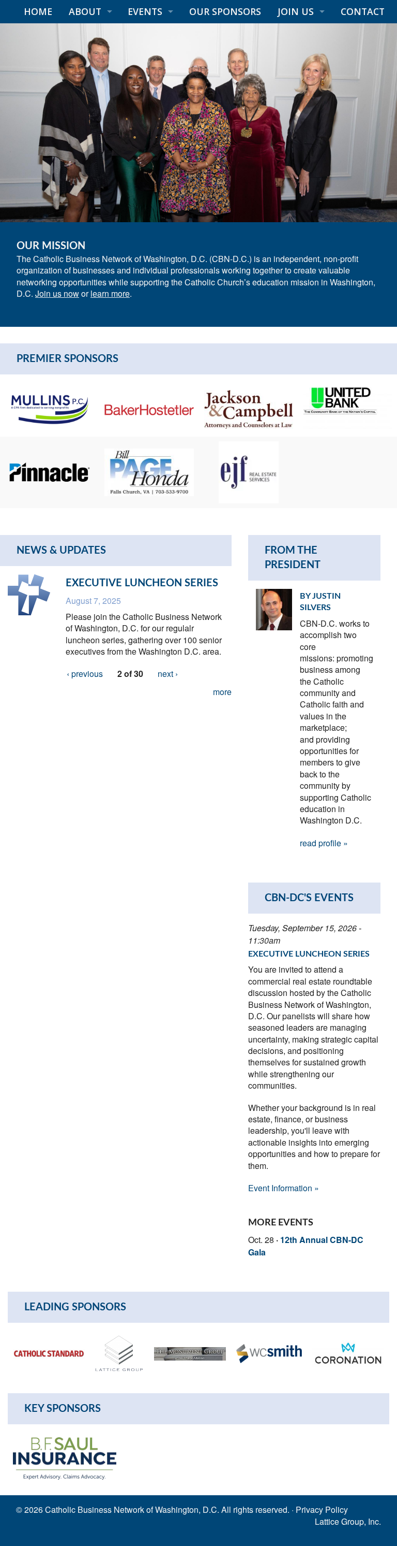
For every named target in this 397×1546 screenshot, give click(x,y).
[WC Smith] (269, 1353)
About (85, 11)
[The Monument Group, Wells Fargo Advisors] (190, 1353)
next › (168, 674)
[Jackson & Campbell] (248, 408)
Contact (363, 11)
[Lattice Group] (119, 1353)
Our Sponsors (225, 11)
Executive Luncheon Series (142, 583)
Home (38, 11)
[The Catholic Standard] (49, 1353)
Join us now (57, 293)
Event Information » (283, 1188)
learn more (110, 293)
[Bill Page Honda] (148, 471)
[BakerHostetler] (148, 408)
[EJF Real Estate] (249, 471)
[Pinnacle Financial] (49, 471)
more (222, 692)
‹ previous (85, 674)
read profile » (324, 843)
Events (145, 11)
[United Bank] (347, 408)
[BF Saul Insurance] (64, 1457)
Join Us (296, 11)
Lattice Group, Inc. (348, 1521)
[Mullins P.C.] (49, 408)
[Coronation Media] (348, 1353)
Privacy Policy (322, 1509)
